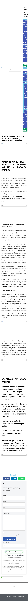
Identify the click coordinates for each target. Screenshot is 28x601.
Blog (25, 12)
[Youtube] (12, 2)
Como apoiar (25, 129)
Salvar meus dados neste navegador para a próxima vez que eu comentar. (13, 534)
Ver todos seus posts (14, 572)
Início (25, 7)
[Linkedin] (20, 2)
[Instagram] (16, 2)
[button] (25, 68)
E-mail (4, 501)
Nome (4, 495)
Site (4, 507)
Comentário (6, 513)
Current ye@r (6, 542)
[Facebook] (7, 2)
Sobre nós (25, 75)
